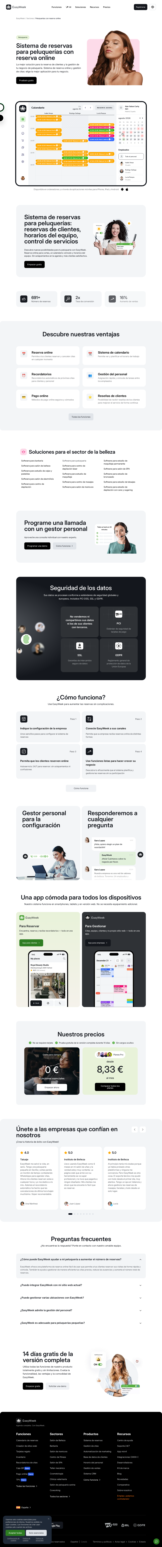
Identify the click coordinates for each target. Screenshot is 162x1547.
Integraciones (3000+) (127, 1457)
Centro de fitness (58, 1457)
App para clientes (29, 943)
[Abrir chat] (156, 1541)
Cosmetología (56, 1473)
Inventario (21, 1457)
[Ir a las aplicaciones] (122, 189)
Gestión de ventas (92, 1468)
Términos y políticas (102, 1541)
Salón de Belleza (57, 1440)
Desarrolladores (124, 1462)
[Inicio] (16, 7)
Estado (142, 1541)
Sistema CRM (90, 1473)
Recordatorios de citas (26, 1462)
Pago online (24, 1474)
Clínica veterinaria (58, 1479)
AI (70, 7)
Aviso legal (120, 1541)
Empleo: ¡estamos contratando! (125, 1497)
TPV (21, 1479)
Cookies (132, 1541)
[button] (135, 1130)
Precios (106, 7)
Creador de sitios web (26, 1446)
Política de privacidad (39, 1539)
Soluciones (80, 7)
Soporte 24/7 (123, 1446)
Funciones (57, 7)
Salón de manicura (58, 1451)
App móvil (122, 1451)
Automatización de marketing (97, 1451)
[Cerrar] (48, 1518)
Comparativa (123, 1484)
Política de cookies (26, 1539)
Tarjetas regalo (23, 1451)
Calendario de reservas (27, 1440)
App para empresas (96, 943)
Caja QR (22, 1468)
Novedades (122, 1479)
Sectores (30, 18)
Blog (119, 1473)
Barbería (54, 1446)
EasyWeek (20, 18)
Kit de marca (123, 1468)
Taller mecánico (57, 1468)
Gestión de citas (91, 1446)
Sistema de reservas (93, 1440)
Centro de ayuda (125, 1440)
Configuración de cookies (13, 1539)
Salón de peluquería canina (62, 1484)
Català (84, 1541)
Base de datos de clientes (95, 1457)
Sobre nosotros (124, 1490)
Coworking (55, 1490)
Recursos (94, 7)
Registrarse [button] (140, 7)
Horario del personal (93, 1462)
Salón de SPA (56, 1462)
